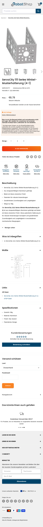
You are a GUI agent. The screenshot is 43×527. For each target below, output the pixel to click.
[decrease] (11, 141)
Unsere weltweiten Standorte (10, 491)
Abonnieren (21, 481)
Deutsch (31, 491)
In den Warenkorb (21, 148)
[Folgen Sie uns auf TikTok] (23, 501)
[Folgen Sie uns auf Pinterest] (15, 501)
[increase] (24, 141)
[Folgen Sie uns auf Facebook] (3, 501)
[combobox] (19, 11)
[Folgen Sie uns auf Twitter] (7, 501)
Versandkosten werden (16, 104)
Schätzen (8, 385)
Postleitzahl (6, 373)
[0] (39, 4)
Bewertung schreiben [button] (21, 344)
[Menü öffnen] (3, 4)
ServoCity (6, 88)
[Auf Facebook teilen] (27, 156)
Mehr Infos (6, 173)
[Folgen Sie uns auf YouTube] (19, 501)
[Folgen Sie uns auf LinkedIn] (27, 501)
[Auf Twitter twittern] (35, 156)
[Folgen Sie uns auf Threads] (31, 501)
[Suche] (38, 11)
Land (3, 363)
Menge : (5, 141)
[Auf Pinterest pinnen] (31, 156)
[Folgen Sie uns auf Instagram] (11, 501)
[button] (41, 71)
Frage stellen (26, 173)
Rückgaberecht (7, 395)
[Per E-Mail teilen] (39, 156)
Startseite (3, 18)
